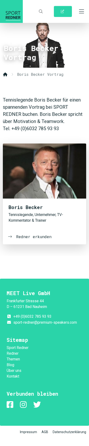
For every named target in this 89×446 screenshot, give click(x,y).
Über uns (14, 370)
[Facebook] (11, 404)
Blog (10, 365)
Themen (13, 359)
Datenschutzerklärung (69, 432)
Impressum (28, 432)
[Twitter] (38, 404)
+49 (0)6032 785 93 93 (32, 316)
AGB (45, 432)
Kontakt (13, 376)
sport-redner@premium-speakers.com (45, 322)
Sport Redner (11, 11)
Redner (13, 353)
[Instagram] (24, 404)
